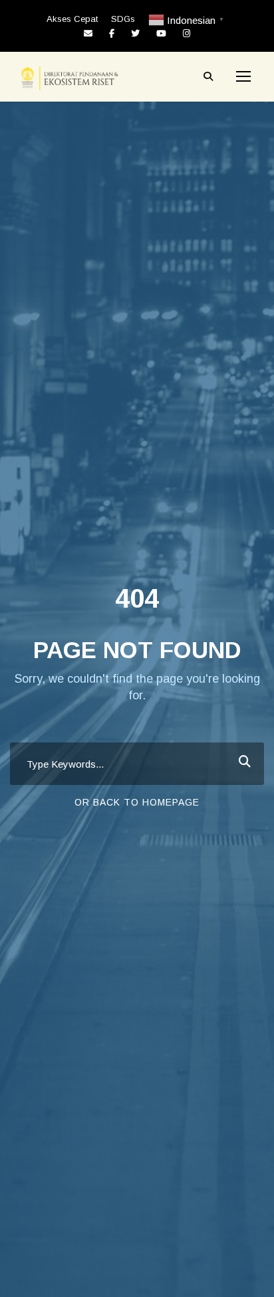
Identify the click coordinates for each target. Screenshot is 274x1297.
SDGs (123, 19)
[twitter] (135, 34)
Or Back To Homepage (137, 802)
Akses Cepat (72, 19)
